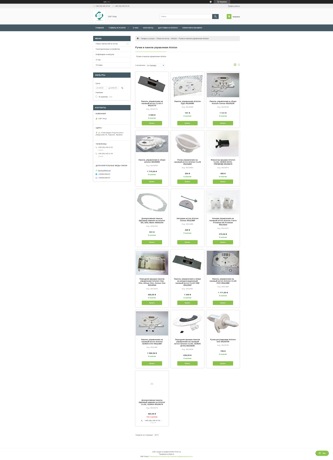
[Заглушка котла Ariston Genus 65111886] (187, 202)
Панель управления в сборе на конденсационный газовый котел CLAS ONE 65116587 (187, 282)
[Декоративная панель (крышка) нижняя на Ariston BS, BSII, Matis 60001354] (152, 202)
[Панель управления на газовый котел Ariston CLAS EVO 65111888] (223, 263)
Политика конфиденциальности (181, 456)
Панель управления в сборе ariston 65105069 (152, 161)
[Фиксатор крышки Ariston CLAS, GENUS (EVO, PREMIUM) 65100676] (223, 143)
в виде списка (239, 65)
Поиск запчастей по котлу (107, 44)
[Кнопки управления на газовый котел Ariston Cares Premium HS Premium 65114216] (223, 202)
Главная (99, 28)
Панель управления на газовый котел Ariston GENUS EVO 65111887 (152, 341)
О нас (136, 28)
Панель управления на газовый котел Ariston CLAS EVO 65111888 (223, 281)
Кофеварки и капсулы (105, 54)
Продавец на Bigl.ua (166, 454)
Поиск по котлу (162, 38)
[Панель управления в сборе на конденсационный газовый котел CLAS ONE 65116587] (187, 263)
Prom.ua (178, 452)
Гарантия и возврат (192, 28)
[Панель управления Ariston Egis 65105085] (187, 85)
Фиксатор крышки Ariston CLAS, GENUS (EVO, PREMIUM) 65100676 (223, 162)
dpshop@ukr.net (104, 170)
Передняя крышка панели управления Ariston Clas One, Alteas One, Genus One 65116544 (152, 282)
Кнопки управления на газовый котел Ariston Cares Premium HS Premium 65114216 (223, 221)
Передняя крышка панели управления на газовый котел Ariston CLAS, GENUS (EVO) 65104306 (187, 342)
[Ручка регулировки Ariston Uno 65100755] (223, 323)
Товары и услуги (117, 28)
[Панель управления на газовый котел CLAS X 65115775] (152, 85)
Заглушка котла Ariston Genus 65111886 (187, 219)
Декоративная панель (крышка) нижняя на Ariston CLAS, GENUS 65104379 (152, 402)
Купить (152, 123)
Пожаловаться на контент (158, 456)
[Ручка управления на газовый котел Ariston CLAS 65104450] (187, 143)
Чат (324, 453)
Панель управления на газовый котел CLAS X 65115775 (152, 103)
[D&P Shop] (99, 21)
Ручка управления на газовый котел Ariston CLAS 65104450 (187, 162)
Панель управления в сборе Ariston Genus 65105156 (223, 102)
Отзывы (99, 65)
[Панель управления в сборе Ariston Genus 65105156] (223, 85)
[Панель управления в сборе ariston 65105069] (152, 143)
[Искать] (215, 16)
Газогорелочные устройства (108, 49)
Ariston (174, 38)
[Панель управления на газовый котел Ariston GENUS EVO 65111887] (152, 323)
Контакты (148, 28)
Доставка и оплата (168, 28)
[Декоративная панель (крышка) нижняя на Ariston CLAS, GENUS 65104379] (152, 384)
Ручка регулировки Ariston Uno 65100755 (223, 340)
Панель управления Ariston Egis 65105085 (187, 102)
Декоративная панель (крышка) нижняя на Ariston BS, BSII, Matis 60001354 (152, 220)
